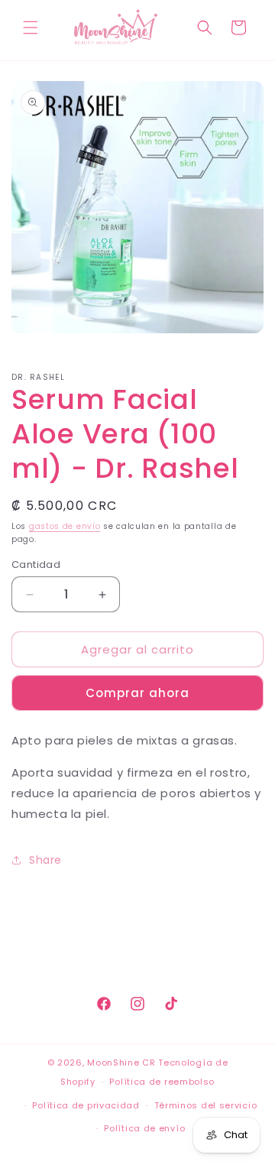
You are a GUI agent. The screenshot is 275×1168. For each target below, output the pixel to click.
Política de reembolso (162, 1082)
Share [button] (45, 860)
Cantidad (35, 564)
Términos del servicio (205, 1105)
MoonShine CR (121, 1062)
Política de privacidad (85, 1105)
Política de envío (144, 1128)
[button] (30, 27)
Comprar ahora (137, 693)
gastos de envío (65, 526)
